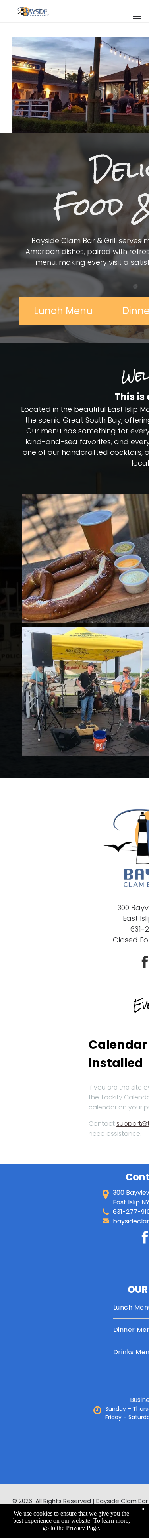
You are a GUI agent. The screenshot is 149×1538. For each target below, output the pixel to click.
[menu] (137, 16)
